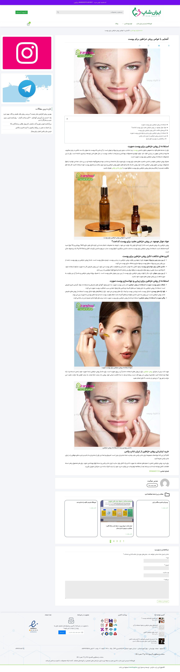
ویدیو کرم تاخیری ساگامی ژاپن (160, 502)
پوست (135, 150)
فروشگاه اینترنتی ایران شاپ (144, 24)
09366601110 (154, 471)
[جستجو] (58, 12)
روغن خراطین (147, 372)
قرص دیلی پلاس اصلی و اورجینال (41, 131)
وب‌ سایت (166, 572)
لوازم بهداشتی (128, 24)
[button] (67, 119)
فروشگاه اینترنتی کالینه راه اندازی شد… (86, 502)
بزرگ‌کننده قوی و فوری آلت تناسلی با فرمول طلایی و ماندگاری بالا (30, 124)
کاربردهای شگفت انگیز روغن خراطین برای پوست (152, 130)
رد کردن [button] (76, 2)
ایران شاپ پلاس (117, 168)
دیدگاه (166, 580)
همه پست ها (152, 485)
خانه (141, 30)
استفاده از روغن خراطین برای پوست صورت (153, 125)
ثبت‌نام (62, 632)
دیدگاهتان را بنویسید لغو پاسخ (155, 139)
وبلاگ (116, 24)
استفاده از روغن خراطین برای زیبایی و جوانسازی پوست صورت (148, 133)
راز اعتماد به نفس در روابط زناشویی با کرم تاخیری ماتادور (33, 127)
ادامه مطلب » (165, 508)
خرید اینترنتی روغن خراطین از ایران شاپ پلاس (152, 136)
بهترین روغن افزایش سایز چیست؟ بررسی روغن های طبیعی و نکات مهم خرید (27, 114)
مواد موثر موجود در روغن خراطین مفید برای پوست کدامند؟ (149, 127)
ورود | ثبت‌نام (21, 12)
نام (167, 558)
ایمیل (166, 565)
